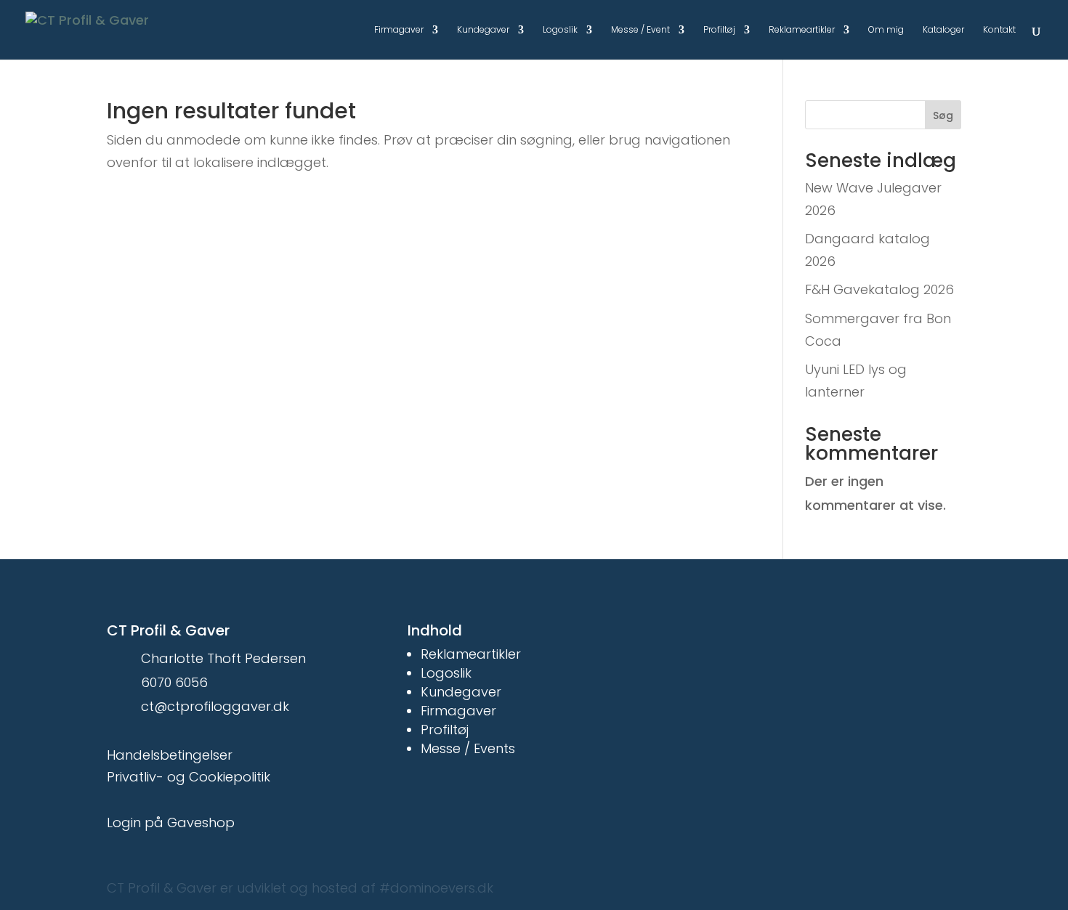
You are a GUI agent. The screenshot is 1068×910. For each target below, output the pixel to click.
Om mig (886, 30)
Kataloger (943, 30)
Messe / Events (468, 748)
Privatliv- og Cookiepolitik (188, 777)
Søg (943, 115)
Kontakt (999, 30)
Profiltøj (719, 30)
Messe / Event (640, 30)
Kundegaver (483, 30)
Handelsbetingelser (169, 755)
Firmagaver (399, 30)
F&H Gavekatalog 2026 (879, 289)
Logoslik (560, 30)
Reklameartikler (802, 30)
